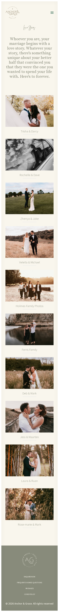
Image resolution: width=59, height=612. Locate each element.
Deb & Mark (29, 393)
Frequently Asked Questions (29, 582)
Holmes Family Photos (29, 306)
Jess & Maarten (29, 437)
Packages (30, 588)
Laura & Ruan (29, 481)
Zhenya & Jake (29, 218)
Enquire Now (29, 577)
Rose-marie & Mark (29, 524)
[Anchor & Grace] (13, 12)
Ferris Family (29, 349)
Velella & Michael (29, 262)
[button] (52, 12)
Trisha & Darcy (29, 131)
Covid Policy (29, 594)
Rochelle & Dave (30, 175)
